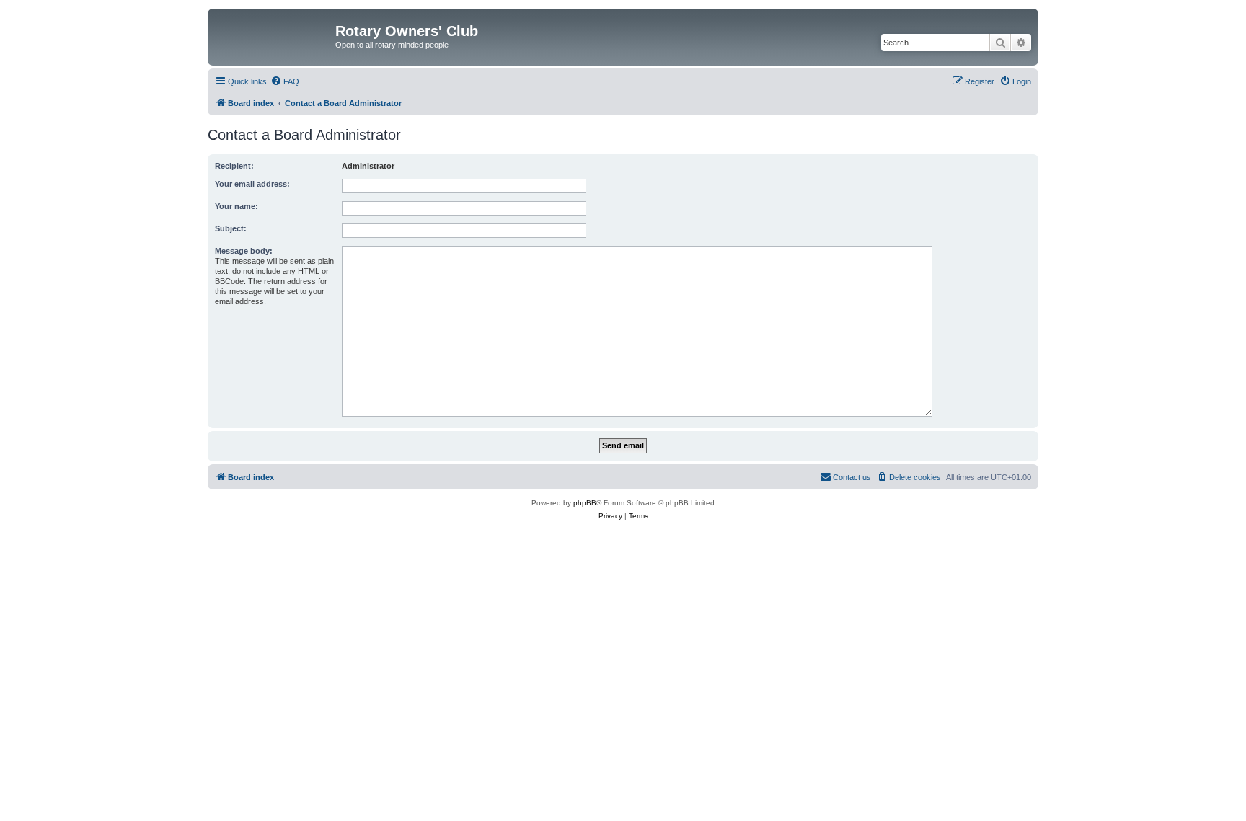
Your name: (236, 206)
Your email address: (252, 183)
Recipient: (234, 165)
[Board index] (273, 35)
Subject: (231, 228)
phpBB (584, 503)
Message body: (244, 251)
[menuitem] (284, 81)
